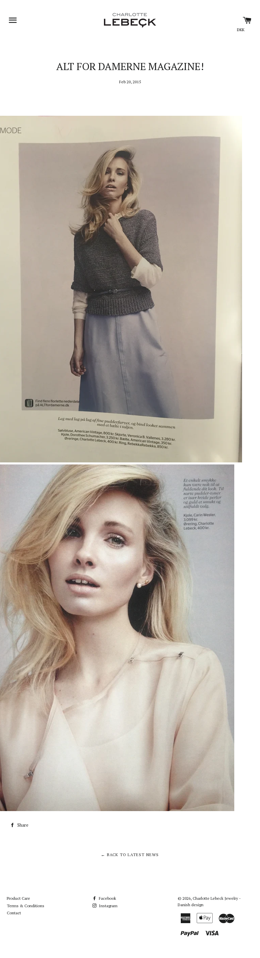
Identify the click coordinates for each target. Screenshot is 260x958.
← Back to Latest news (130, 854)
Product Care (18, 898)
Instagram (107, 905)
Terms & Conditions (25, 905)
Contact (14, 912)
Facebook (107, 898)
